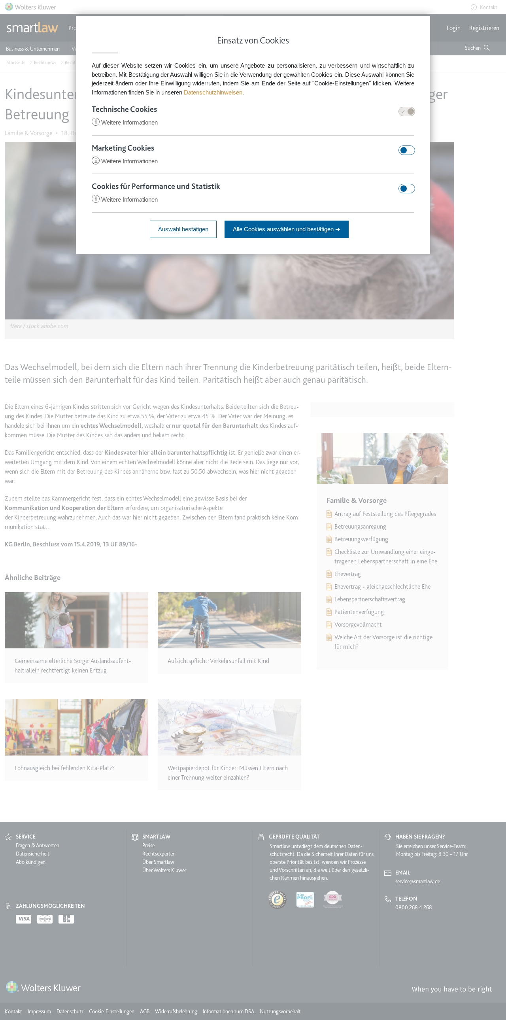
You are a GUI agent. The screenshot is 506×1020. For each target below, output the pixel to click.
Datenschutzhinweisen (213, 92)
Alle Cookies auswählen (286, 229)
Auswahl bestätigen (183, 229)
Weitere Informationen (126, 122)
